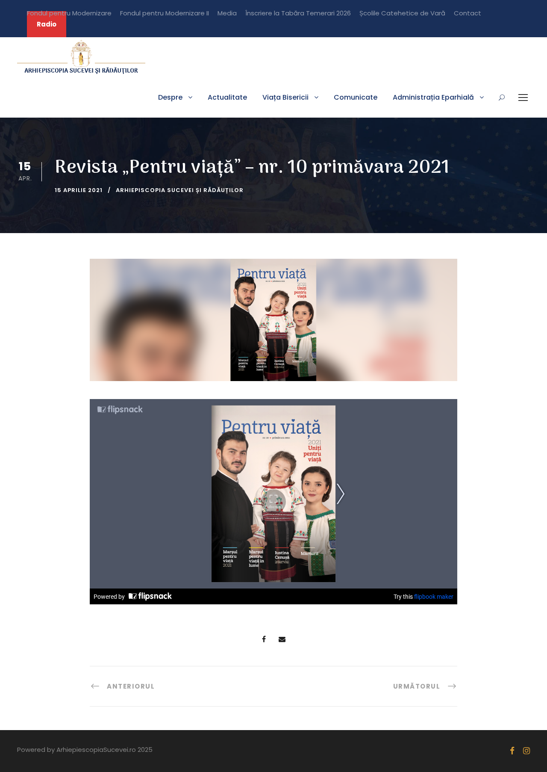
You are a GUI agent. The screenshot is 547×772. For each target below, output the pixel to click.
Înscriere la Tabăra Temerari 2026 (298, 13)
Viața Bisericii (285, 97)
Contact (467, 13)
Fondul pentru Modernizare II (164, 13)
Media (227, 13)
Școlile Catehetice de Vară (402, 13)
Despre (170, 97)
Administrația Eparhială (433, 97)
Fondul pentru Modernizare (69, 13)
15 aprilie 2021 (79, 190)
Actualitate (227, 97)
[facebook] (512, 751)
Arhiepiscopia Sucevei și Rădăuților (180, 190)
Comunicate (355, 97)
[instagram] (526, 751)
